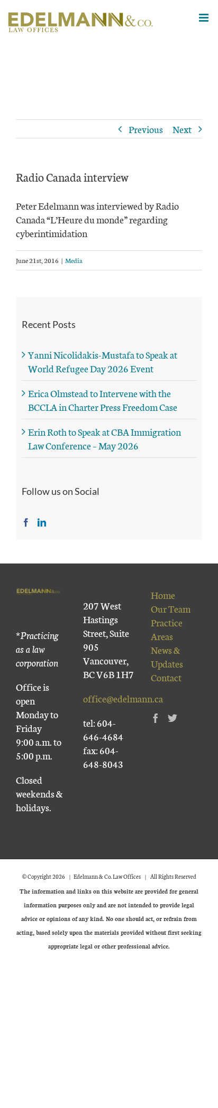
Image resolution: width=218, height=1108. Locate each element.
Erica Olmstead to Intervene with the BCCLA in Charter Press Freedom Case (102, 400)
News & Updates (167, 656)
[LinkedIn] (42, 522)
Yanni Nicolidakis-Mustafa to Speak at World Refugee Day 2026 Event (102, 361)
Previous (146, 129)
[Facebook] (26, 522)
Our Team (170, 608)
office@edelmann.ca (123, 698)
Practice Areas (167, 629)
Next (182, 129)
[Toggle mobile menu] (204, 17)
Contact (166, 677)
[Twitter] (172, 717)
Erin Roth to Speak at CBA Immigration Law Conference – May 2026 (104, 438)
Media (74, 260)
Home (163, 595)
